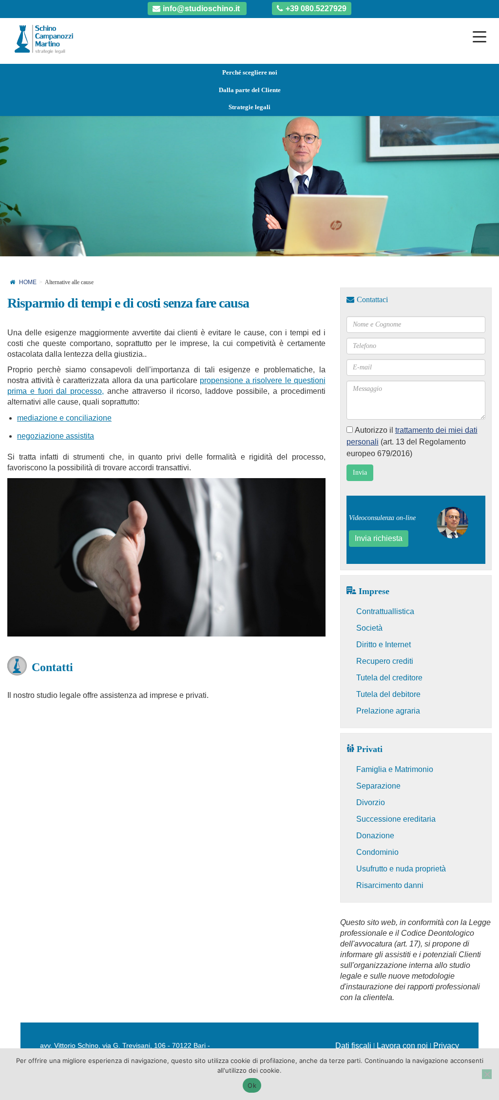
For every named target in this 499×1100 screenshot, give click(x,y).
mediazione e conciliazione (64, 418)
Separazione (378, 786)
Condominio (377, 852)
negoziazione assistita (55, 436)
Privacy (446, 1046)
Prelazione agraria (388, 711)
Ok (252, 1085)
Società (369, 628)
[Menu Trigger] (479, 36)
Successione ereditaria (396, 819)
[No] (487, 1074)
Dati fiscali (353, 1046)
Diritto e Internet (383, 644)
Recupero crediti (384, 661)
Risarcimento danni (389, 885)
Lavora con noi (402, 1046)
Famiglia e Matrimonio (394, 769)
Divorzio (370, 802)
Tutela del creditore (389, 678)
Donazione (375, 835)
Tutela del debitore (388, 694)
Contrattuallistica (385, 611)
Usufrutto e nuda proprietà (401, 869)
